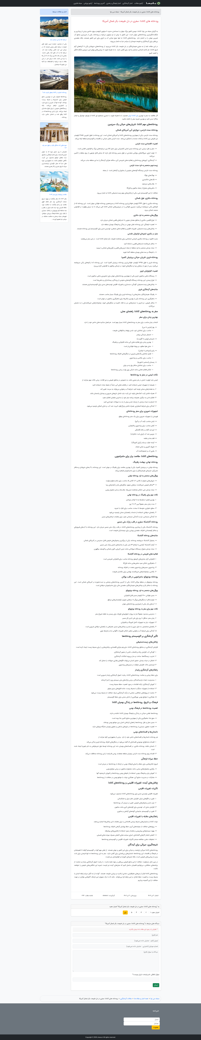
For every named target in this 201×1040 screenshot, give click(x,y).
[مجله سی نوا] (153, 3)
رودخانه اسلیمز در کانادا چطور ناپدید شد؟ (54, 92)
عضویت (155, 1027)
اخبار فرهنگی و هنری (113, 3)
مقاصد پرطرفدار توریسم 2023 (58, 194)
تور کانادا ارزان (133, 115)
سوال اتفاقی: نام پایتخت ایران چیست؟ (145, 974)
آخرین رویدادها (99, 3)
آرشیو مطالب (138, 3)
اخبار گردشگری (127, 3)
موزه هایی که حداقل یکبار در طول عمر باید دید (54, 146)
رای (125, 912)
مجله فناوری (78, 3)
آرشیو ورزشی (88, 3)
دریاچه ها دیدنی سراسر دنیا (58, 40)
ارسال (156, 985)
